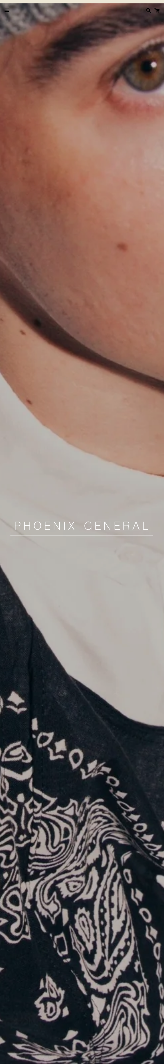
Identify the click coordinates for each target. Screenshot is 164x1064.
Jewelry (71, 1058)
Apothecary (47, 1058)
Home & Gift (97, 1058)
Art (118, 1058)
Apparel (22, 1058)
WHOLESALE (138, 1058)
